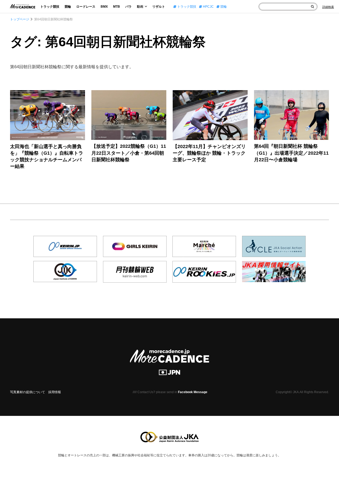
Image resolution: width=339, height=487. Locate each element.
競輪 (68, 6)
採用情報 (54, 392)
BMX (104, 6)
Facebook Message (192, 392)
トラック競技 (49, 6)
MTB (116, 6)
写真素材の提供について (27, 392)
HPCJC (208, 6)
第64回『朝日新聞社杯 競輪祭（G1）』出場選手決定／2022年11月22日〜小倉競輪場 (291, 153)
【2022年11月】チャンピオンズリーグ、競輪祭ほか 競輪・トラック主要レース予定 (209, 153)
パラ (128, 6)
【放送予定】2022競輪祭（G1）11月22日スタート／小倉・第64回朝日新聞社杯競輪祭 (128, 153)
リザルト (158, 6)
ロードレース (85, 6)
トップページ (19, 19)
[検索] (312, 7)
